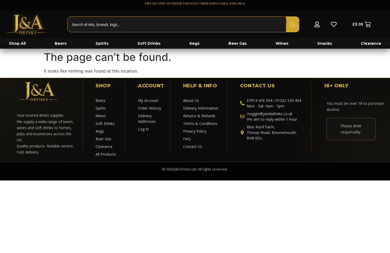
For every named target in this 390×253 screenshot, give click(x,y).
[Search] (292, 24)
